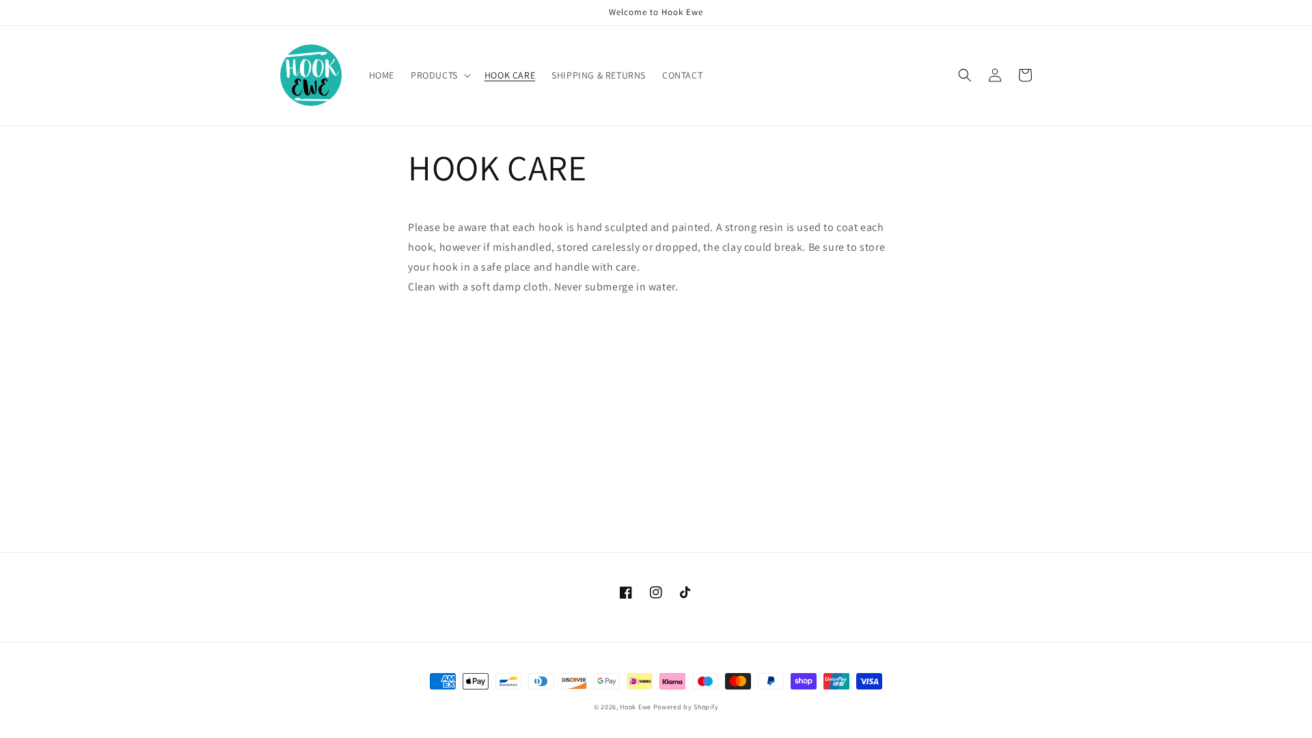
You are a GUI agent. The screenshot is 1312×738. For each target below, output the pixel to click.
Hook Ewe (635, 706)
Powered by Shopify (686, 706)
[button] (439, 75)
